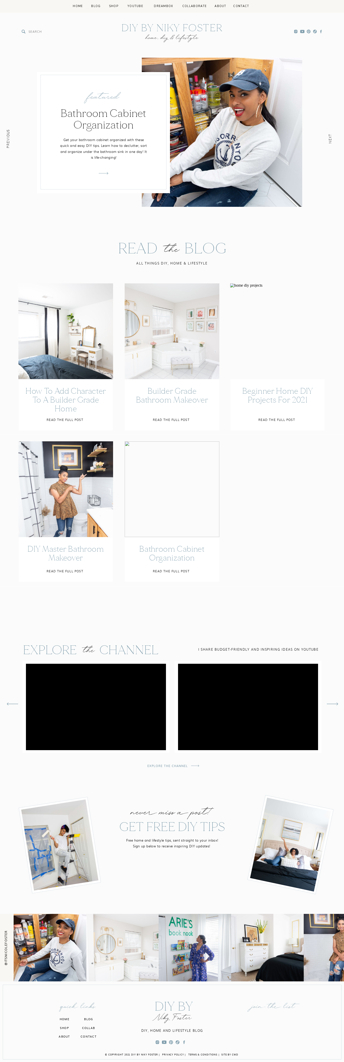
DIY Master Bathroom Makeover (65, 553)
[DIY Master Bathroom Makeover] (65, 489)
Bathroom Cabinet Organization (171, 553)
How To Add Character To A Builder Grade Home (65, 400)
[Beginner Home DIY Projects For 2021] (277, 331)
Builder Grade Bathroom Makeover (172, 395)
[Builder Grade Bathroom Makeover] (172, 331)
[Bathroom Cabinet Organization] (172, 489)
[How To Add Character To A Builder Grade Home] (65, 331)
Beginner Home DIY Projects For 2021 (277, 395)
